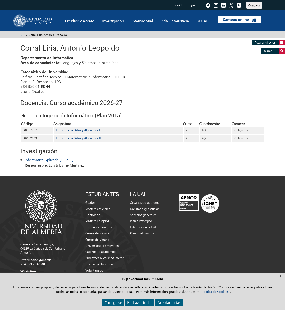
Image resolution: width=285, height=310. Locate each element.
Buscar (267, 51)
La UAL (202, 20)
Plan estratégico (141, 221)
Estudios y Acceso (80, 20)
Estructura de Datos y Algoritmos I (78, 130)
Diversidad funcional (99, 264)
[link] (254, 4)
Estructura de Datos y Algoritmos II (78, 138)
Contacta (254, 5)
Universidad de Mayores (102, 245)
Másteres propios (97, 221)
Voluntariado (94, 270)
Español (177, 5)
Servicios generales (143, 215)
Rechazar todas (139, 302)
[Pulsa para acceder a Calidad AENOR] (199, 203)
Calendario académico (100, 252)
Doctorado (92, 215)
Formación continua (99, 227)
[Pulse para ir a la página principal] (32, 21)
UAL (23, 35)
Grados (90, 202)
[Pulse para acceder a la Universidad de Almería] (41, 212)
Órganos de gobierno (145, 202)
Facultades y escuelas (144, 209)
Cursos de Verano (97, 239)
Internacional (142, 20)
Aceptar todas (169, 302)
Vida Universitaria (174, 20)
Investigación (113, 20)
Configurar (113, 302)
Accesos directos (265, 42)
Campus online (236, 19)
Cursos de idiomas (98, 233)
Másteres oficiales (97, 209)
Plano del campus (142, 233)
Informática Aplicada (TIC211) (49, 159)
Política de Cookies (215, 291)
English (192, 5)
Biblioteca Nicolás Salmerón (104, 258)
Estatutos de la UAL (143, 227)
